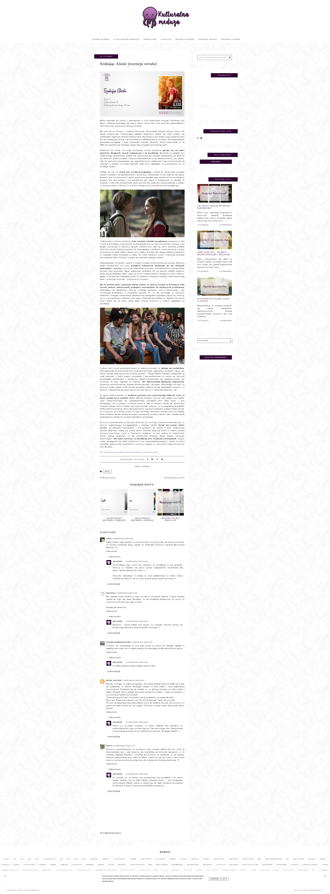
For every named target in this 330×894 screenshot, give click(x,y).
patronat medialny (11, 870)
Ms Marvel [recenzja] (142, 518)
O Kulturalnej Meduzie (126, 39)
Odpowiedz (111, 551)
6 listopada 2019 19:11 (122, 538)
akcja (84, 859)
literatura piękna (137, 864)
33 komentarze (225, 225)
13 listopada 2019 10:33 (137, 621)
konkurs (64, 864)
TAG (313, 870)
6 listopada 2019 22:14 (141, 642)
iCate (109, 538)
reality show (144, 870)
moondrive (207, 864)
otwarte (294, 864)
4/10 (22, 859)
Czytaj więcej (203, 225)
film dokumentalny (273, 859)
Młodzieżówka (193, 864)
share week (265, 870)
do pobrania (161, 859)
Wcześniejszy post (173, 478)
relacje (165, 870)
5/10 (29, 859)
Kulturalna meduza (30, 890)
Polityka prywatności (216, 357)
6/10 (36, 859)
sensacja (243, 870)
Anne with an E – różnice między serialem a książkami (213, 253)
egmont (206, 859)
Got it (225, 879)
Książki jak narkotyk (116, 607)
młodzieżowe (177, 864)
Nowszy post (108, 478)
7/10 (61, 859)
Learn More (214, 879)
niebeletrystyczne (250, 864)
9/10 (76, 859)
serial (107, 472)
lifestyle (122, 864)
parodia (325, 864)
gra (287, 859)
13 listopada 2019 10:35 (137, 774)
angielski (94, 859)
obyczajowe (267, 864)
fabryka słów (219, 859)
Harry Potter (298, 859)
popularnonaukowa (64, 870)
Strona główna (100, 39)
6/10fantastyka (49, 859)
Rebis (156, 870)
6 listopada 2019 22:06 (126, 593)
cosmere (133, 859)
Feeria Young (248, 859)
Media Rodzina (162, 864)
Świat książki (288, 870)
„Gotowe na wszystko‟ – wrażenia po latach (114, 519)
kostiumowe (77, 864)
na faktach (220, 864)
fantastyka (234, 859)
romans (199, 870)
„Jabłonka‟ (215, 162)
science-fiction (229, 870)
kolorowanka (29, 864)
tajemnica (323, 870)
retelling (188, 870)
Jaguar (322, 859)
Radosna (110, 593)
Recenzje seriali (208, 39)
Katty (109, 746)
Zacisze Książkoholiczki (118, 642)
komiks (53, 864)
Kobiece (16, 864)
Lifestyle (166, 39)
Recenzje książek (185, 39)
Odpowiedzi (115, 556)
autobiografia (119, 859)
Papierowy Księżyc (310, 864)
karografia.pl (316, 890)
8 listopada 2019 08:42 (133, 680)
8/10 (68, 859)
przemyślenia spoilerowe (106, 870)
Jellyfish (117, 561)
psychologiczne (128, 870)
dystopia (183, 859)
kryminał (90, 864)
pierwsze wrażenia (30, 870)
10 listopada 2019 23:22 (124, 746)
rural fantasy (213, 870)
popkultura (47, 870)
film (259, 859)
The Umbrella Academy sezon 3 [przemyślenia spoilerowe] (170, 521)
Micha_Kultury (114, 680)
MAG (150, 864)
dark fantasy (146, 859)
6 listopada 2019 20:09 (137, 561)
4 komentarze (226, 321)
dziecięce (195, 859)
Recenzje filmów (230, 39)
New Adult (233, 864)
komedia (42, 864)
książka (101, 864)
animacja (105, 859)
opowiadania (282, 864)
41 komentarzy (225, 271)
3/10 (14, 859)
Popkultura (150, 39)
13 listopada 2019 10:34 (137, 722)
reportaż (176, 870)
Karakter (5, 864)
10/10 (7, 859)
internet (312, 859)
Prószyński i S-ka (84, 870)
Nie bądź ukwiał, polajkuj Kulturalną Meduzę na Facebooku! (129, 452)
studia (276, 870)
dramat (173, 859)
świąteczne (303, 870)
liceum (111, 864)
